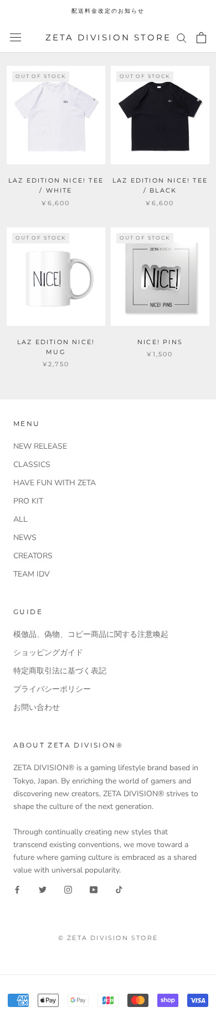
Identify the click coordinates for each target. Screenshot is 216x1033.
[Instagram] (68, 889)
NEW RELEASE (40, 446)
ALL (20, 519)
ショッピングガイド (48, 652)
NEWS (25, 537)
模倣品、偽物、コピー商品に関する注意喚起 (90, 634)
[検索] (182, 37)
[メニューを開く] (15, 37)
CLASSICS (31, 464)
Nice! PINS (160, 342)
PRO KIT (28, 501)
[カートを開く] (201, 37)
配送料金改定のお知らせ (108, 10)
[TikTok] (119, 889)
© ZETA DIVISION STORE (108, 938)
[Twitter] (43, 889)
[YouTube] (93, 889)
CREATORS (33, 556)
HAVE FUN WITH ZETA (54, 482)
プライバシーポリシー (52, 689)
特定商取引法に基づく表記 (59, 671)
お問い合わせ (36, 707)
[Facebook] (17, 889)
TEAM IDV (31, 574)
